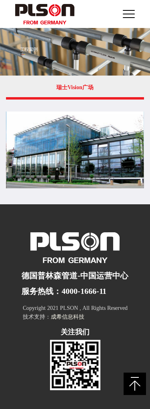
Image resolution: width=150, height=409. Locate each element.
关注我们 (75, 332)
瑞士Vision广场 (75, 87)
